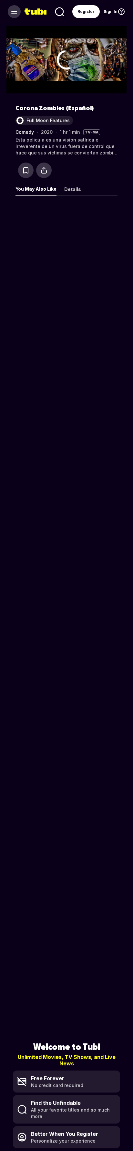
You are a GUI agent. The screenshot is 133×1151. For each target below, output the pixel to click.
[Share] (44, 170)
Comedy (24, 132)
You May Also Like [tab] (35, 189)
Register (86, 11)
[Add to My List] (26, 170)
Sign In (111, 11)
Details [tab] (72, 189)
